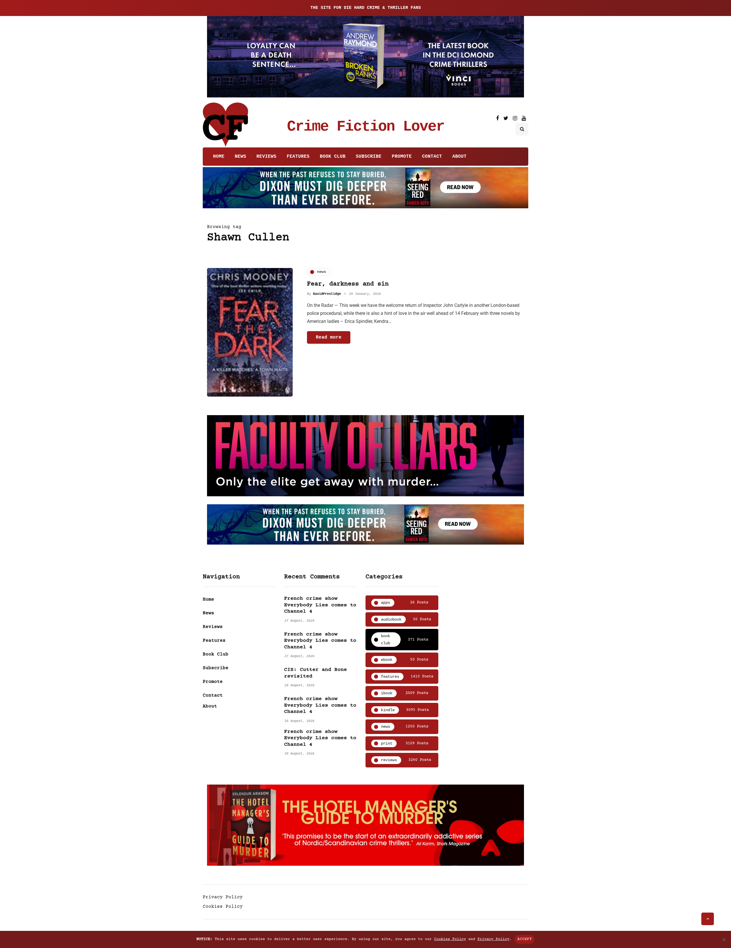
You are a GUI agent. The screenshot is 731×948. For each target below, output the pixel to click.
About (459, 156)
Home (218, 156)
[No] (724, 939)
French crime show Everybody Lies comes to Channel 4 (320, 605)
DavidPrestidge (327, 294)
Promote (402, 156)
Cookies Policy (223, 906)
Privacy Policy (223, 897)
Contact (432, 156)
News (240, 156)
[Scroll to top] (707, 919)
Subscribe (368, 156)
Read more (329, 337)
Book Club (333, 156)
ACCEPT (524, 939)
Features (298, 156)
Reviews (266, 156)
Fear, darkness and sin (348, 284)
